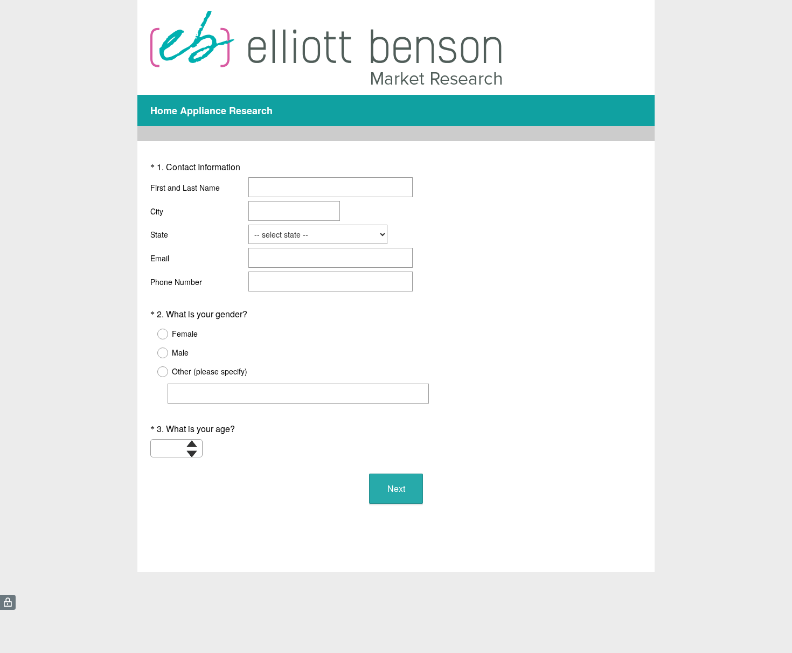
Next (396, 488)
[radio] (155, 334)
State (159, 234)
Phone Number (176, 281)
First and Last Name (185, 187)
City (156, 211)
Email (159, 258)
